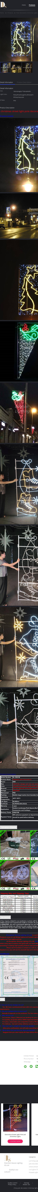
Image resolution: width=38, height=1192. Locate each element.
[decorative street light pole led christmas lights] (15, 1117)
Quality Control (12, 1183)
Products (32, 5)
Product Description (24, 82)
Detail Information (6, 82)
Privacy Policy (12, 1184)
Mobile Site (26, 1184)
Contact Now (15, 1141)
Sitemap (26, 1183)
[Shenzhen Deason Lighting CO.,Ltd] (26, 1067)
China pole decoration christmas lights (26, 1188)
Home (24, 5)
